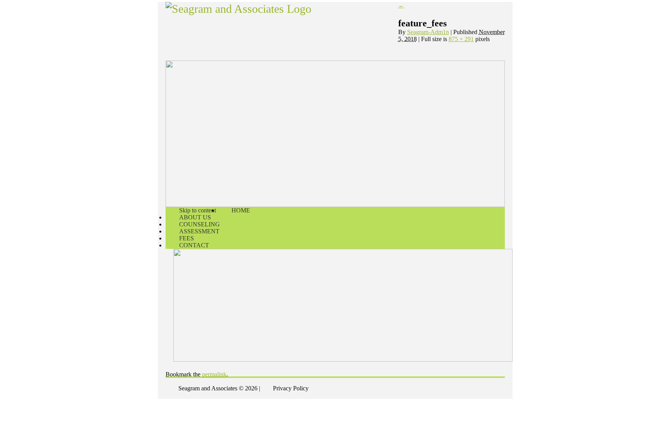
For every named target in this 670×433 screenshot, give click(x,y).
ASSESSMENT (199, 231)
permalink (214, 374)
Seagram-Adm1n (428, 32)
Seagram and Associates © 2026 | (219, 388)
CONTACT (194, 245)
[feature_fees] (343, 252)
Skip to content (197, 210)
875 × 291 (461, 39)
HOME (240, 210)
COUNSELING (199, 224)
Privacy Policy (291, 388)
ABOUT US (195, 217)
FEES (186, 238)
